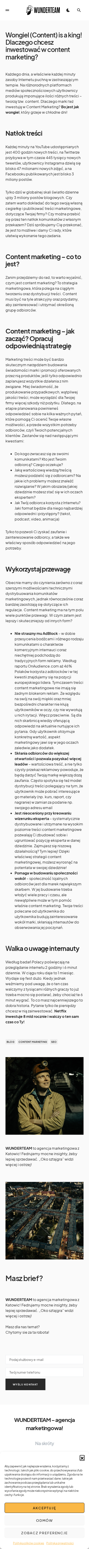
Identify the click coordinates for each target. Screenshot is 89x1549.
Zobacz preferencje (44, 1533)
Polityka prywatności (60, 1543)
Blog (10, 1041)
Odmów (44, 1520)
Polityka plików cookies (28, 1543)
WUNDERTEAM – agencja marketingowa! (44, 1423)
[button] (82, 1457)
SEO (54, 1041)
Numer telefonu (44, 1371)
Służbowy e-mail (44, 1358)
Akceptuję (44, 1508)
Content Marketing (32, 1041)
